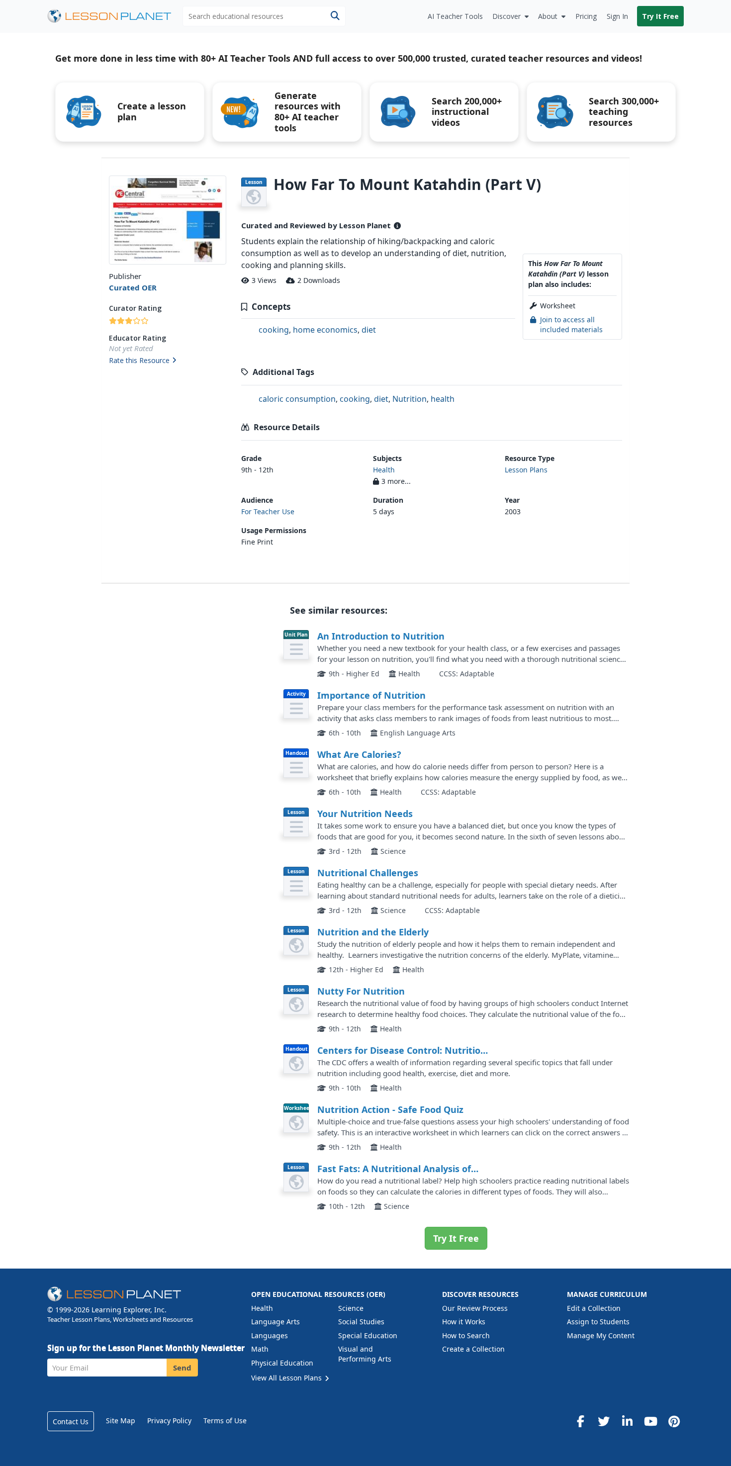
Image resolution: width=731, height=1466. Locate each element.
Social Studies (361, 1321)
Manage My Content (601, 1335)
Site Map (120, 1420)
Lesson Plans (526, 469)
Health (384, 469)
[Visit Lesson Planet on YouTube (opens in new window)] (650, 1421)
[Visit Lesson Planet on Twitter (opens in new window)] (604, 1421)
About (547, 16)
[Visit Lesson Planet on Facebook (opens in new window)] (580, 1421)
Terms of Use (225, 1420)
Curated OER (133, 287)
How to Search (466, 1335)
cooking (274, 329)
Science (351, 1308)
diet (369, 329)
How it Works (463, 1321)
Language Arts (275, 1321)
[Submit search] (335, 16)
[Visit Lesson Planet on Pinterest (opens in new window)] (674, 1421)
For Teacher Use (267, 511)
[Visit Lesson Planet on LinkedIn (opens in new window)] (627, 1421)
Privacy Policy (169, 1420)
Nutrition (409, 398)
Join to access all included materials (571, 324)
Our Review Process (475, 1308)
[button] (167, 361)
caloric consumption (297, 398)
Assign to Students (598, 1321)
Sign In (617, 16)
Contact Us (71, 1421)
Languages (269, 1335)
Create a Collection (473, 1349)
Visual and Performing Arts (364, 1354)
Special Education (367, 1335)
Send (182, 1368)
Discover (506, 16)
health (443, 398)
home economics (325, 329)
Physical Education (282, 1363)
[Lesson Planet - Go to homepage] (115, 16)
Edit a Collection (594, 1308)
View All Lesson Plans (287, 1377)
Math (260, 1349)
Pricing (586, 16)
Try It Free (660, 16)
